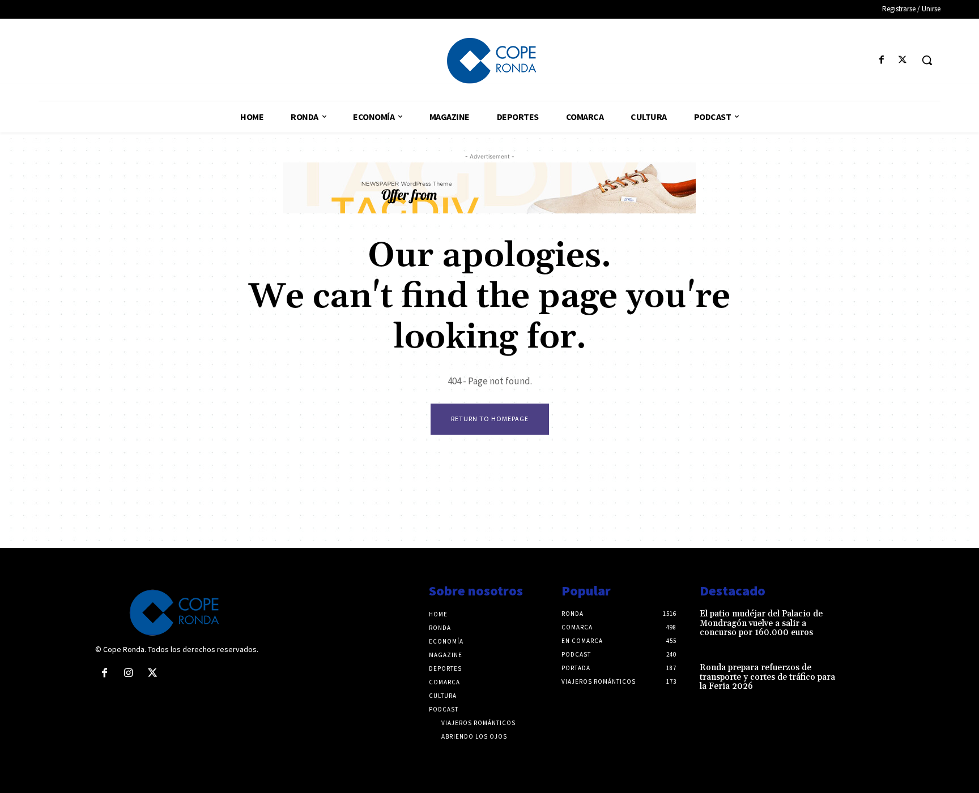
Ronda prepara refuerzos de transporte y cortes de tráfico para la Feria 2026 (767, 677)
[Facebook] (881, 60)
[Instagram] (128, 674)
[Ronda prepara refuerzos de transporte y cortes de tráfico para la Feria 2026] (865, 679)
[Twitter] (902, 60)
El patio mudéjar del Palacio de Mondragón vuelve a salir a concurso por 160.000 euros (761, 623)
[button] (926, 60)
